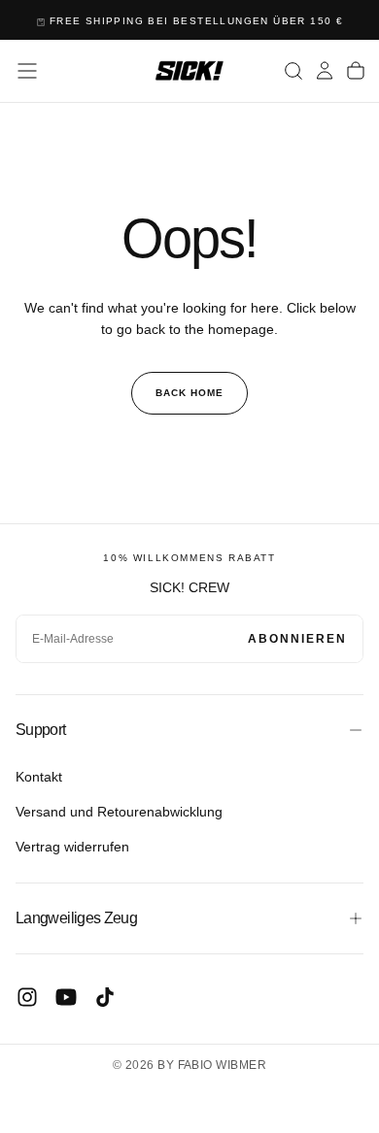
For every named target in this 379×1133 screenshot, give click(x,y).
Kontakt (39, 776)
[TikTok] (105, 997)
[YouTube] (66, 997)
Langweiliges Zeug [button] (76, 918)
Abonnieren (297, 639)
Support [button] (41, 729)
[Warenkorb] (355, 70)
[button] (27, 71)
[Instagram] (27, 997)
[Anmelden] (324, 70)
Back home (189, 392)
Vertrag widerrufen (72, 846)
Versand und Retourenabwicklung (119, 811)
